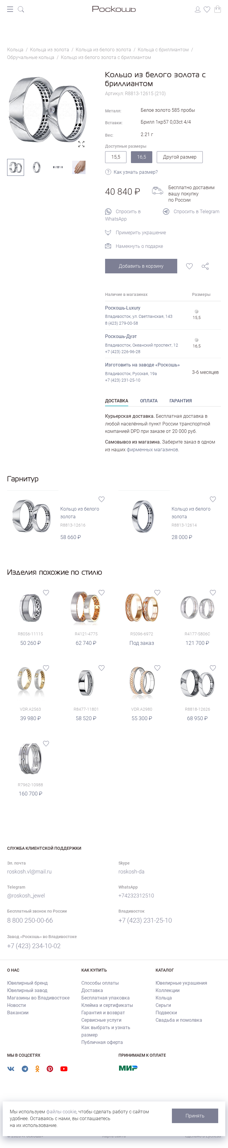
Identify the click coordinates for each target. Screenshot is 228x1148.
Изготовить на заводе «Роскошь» (142, 365)
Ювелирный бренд (27, 983)
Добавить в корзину (141, 266)
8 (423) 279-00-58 (121, 323)
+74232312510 (136, 895)
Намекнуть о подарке (139, 246)
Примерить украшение (141, 232)
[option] (47, 110)
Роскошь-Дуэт (121, 336)
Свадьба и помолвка (179, 1020)
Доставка (92, 990)
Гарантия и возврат (103, 1012)
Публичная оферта (102, 1042)
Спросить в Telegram (196, 211)
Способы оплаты (100, 983)
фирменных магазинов (152, 449)
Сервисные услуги (101, 1020)
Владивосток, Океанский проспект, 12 (141, 345)
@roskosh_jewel (26, 895)
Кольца (164, 998)
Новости (16, 1005)
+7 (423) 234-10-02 (34, 946)
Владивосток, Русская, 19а (131, 373)
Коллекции (168, 990)
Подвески (166, 1012)
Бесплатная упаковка (105, 998)
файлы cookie (61, 1111)
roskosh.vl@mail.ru (29, 871)
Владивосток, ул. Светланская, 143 (138, 316)
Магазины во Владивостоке (38, 998)
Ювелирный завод (27, 990)
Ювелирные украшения (181, 983)
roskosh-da (131, 871)
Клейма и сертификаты (107, 1005)
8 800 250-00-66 (30, 920)
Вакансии (17, 1012)
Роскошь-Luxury (122, 308)
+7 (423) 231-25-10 (122, 380)
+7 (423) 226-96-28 (122, 351)
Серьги (163, 1005)
